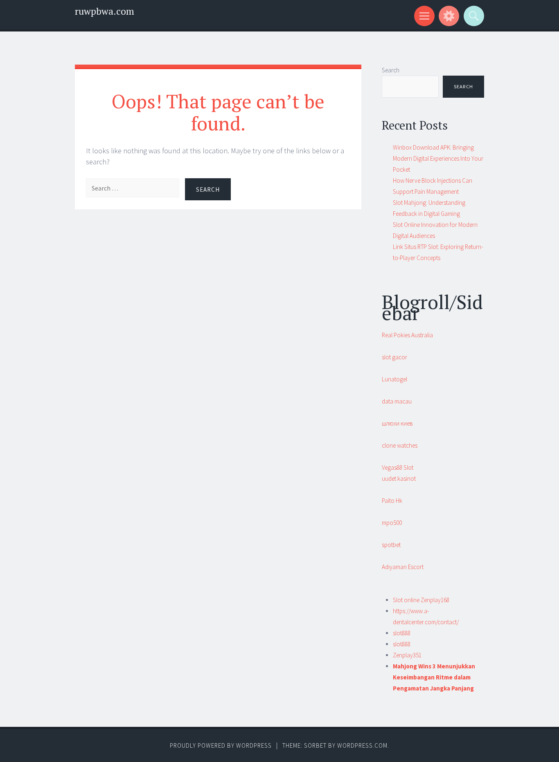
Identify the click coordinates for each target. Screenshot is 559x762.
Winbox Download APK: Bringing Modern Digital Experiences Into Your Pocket (438, 158)
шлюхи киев (397, 423)
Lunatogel (394, 379)
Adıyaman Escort (403, 567)
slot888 (401, 633)
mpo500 (392, 523)
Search (390, 70)
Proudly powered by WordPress (221, 745)
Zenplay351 (407, 655)
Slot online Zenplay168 (421, 600)
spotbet (391, 545)
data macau (397, 401)
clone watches (399, 445)
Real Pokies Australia (407, 335)
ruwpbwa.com (104, 11)
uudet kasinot (399, 478)
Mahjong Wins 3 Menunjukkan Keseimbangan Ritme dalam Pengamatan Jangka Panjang (434, 677)
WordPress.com (362, 745)
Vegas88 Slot (397, 467)
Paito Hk (392, 500)
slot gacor (394, 357)
